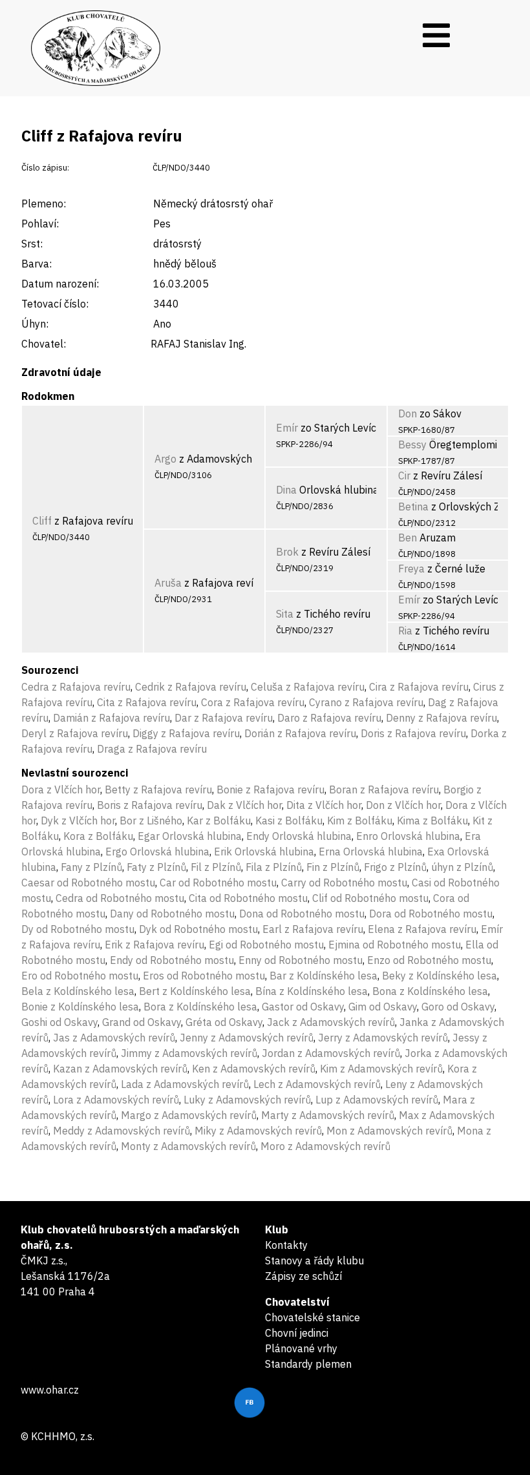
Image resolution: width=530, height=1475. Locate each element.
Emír (287, 427)
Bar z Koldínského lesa (323, 975)
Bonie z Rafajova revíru (270, 789)
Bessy (412, 444)
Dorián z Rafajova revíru (300, 733)
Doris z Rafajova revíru (413, 733)
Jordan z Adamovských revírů (331, 1053)
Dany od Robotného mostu (172, 913)
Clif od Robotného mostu (370, 898)
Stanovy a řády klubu (314, 1260)
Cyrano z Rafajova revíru (366, 702)
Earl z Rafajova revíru (312, 929)
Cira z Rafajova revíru (419, 686)
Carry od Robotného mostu (344, 882)
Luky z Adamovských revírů (247, 1099)
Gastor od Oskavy (303, 1006)
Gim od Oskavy (382, 1006)
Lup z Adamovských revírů (376, 1099)
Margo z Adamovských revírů (189, 1115)
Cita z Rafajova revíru (146, 702)
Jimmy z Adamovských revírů (189, 1053)
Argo (165, 458)
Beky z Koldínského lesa (439, 975)
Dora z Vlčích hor (60, 789)
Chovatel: (43, 343)
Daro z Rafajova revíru (329, 717)
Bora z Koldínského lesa (200, 1006)
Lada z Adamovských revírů (185, 1084)
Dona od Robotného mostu (302, 913)
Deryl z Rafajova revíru (74, 733)
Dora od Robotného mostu (431, 913)
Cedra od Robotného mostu (120, 898)
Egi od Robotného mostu (266, 944)
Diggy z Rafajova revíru (186, 733)
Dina (286, 489)
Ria (405, 630)
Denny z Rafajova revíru (441, 717)
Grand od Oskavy (141, 1022)
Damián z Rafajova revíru (111, 717)
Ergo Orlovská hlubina (157, 851)
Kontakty (286, 1245)
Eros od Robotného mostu (204, 975)
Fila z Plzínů (274, 867)
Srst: (32, 243)
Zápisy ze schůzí (303, 1276)
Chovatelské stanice (312, 1317)
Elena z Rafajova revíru (422, 929)
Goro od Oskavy (457, 1006)
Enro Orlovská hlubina (408, 836)
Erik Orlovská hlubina (264, 851)
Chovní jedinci (296, 1332)
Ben (407, 537)
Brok (287, 551)
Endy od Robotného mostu (172, 960)
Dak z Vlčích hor (244, 805)
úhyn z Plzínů (462, 867)
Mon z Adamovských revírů (389, 1130)
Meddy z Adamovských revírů (121, 1130)
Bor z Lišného (151, 820)
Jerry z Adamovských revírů (383, 1037)
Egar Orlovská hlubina (190, 836)
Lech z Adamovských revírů (317, 1084)
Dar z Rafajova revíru (224, 717)
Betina (413, 506)
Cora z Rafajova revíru (252, 702)
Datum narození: (60, 283)
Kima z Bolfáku (432, 820)
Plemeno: (43, 203)
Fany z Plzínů (91, 867)
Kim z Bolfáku (359, 820)
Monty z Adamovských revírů (188, 1146)
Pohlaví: (40, 223)
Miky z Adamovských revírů (258, 1130)
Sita (284, 613)
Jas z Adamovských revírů (114, 1037)
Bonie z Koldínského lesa (80, 1006)
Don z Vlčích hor (403, 805)
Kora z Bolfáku (98, 836)
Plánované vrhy (301, 1348)
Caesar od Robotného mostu (88, 882)
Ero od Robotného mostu (79, 975)
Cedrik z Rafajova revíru (190, 686)
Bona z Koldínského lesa (430, 991)
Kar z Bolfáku (219, 820)
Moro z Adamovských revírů (325, 1146)
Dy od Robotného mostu (77, 929)
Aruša (168, 582)
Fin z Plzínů (332, 867)
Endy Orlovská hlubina (299, 836)
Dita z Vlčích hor (323, 805)
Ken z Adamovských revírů (253, 1068)
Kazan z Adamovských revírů (120, 1068)
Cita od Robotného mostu (248, 898)
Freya (411, 568)
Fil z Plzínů (216, 867)
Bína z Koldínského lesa (311, 991)
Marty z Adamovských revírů (327, 1115)
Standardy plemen (308, 1363)
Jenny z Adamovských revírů (246, 1037)
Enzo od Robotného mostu (429, 960)
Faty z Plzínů (156, 867)
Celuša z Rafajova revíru (308, 686)
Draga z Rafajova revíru (152, 748)
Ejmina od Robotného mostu (394, 944)
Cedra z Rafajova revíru (76, 686)
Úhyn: (34, 323)
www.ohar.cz (50, 1389)
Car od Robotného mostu (218, 882)
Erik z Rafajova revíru (154, 944)
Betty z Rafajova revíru (158, 789)
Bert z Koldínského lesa (195, 991)
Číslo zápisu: (45, 167)
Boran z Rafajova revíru (384, 789)
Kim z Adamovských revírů (381, 1068)
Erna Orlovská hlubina (371, 851)
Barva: (36, 263)
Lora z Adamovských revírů (116, 1099)
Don (407, 413)
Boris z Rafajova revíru (149, 805)
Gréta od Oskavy (224, 1022)
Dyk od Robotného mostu (198, 929)
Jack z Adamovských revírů (331, 1022)
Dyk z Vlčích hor (78, 820)
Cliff (42, 520)
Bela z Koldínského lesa (77, 991)
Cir (404, 475)
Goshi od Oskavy (59, 1022)
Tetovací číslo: (55, 303)
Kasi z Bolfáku (289, 820)
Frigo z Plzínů (395, 867)
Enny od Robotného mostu (300, 960)
